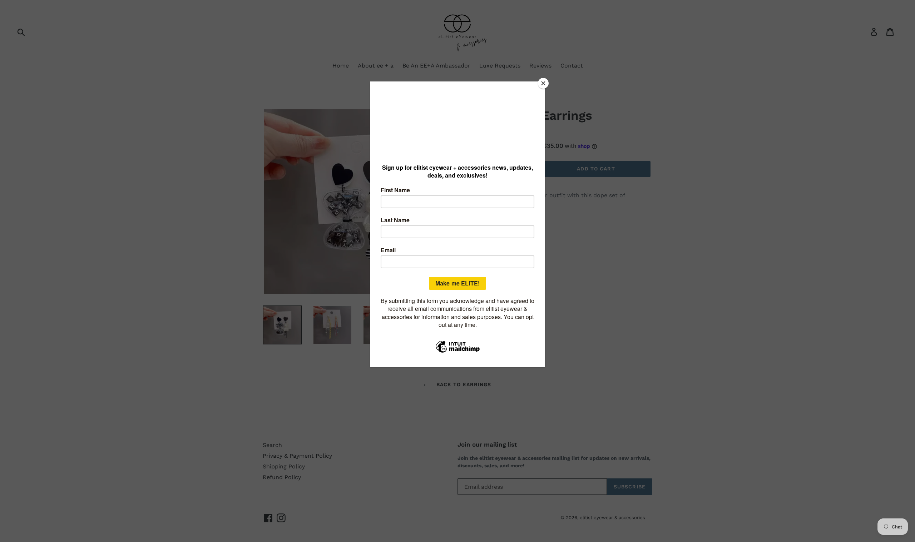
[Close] (543, 83)
